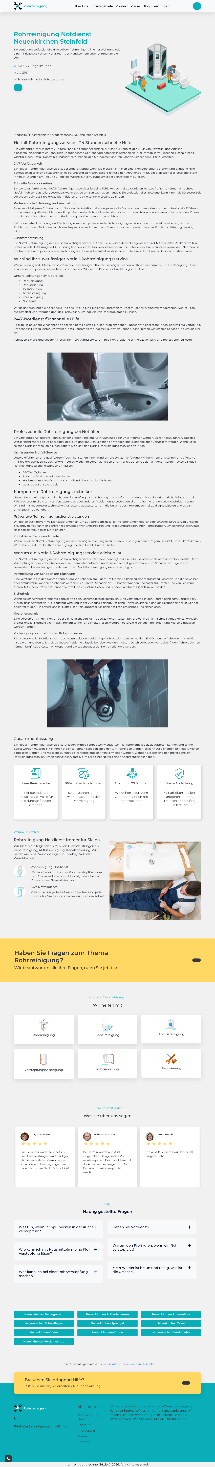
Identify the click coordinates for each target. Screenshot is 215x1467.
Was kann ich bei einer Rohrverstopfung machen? (53, 1274)
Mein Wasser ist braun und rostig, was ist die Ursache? (147, 1270)
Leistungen (160, 6)
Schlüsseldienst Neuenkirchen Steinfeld (127, 1364)
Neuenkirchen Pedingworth (43, 1314)
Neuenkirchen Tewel (171, 1323)
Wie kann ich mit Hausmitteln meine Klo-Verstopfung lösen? (54, 1251)
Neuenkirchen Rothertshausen (107, 1314)
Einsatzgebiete (102, 6)
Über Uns (81, 6)
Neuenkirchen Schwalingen (44, 1323)
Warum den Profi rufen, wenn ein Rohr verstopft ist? (146, 1247)
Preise (135, 6)
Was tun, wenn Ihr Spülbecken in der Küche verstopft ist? (56, 1229)
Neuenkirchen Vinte (44, 1332)
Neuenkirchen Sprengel (107, 1323)
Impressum (86, 1431)
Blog (146, 6)
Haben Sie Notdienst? (131, 1227)
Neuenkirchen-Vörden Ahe (171, 1332)
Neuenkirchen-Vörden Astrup (43, 1341)
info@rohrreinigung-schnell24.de (42, 1426)
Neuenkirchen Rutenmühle (171, 1314)
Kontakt (122, 6)
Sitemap (84, 1442)
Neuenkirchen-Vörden (107, 1332)
